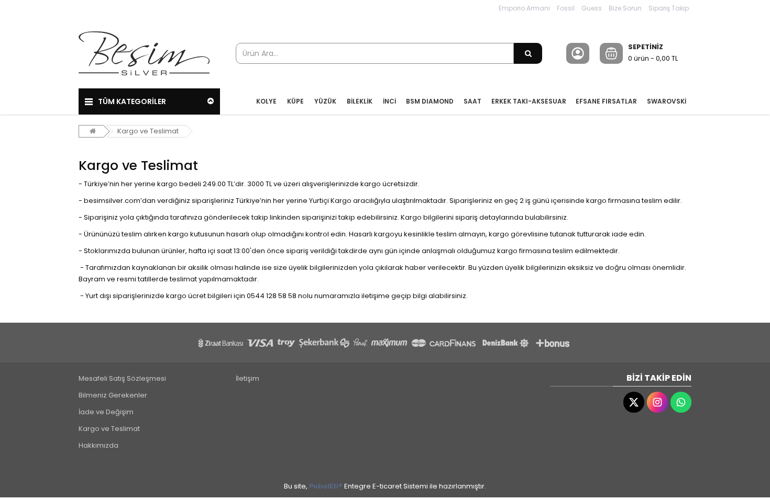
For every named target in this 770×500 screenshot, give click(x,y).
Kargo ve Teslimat (148, 131)
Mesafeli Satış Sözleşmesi (122, 378)
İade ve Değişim (106, 412)
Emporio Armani (524, 8)
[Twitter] (633, 402)
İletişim (247, 378)
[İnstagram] (657, 402)
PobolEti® (326, 486)
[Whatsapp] (680, 402)
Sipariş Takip (668, 8)
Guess (591, 8)
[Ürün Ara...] (528, 53)
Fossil (566, 8)
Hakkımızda (98, 445)
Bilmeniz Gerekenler (113, 395)
